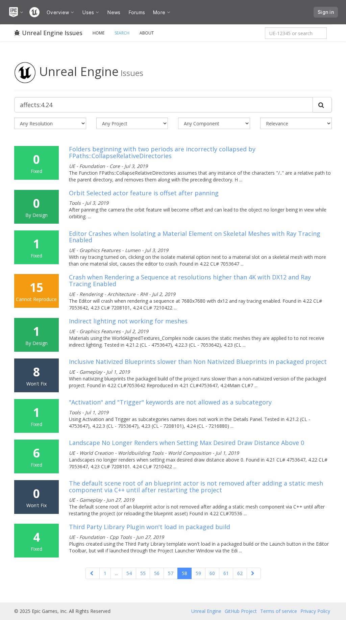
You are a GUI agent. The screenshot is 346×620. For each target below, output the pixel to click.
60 (212, 573)
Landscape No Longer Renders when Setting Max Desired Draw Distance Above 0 (186, 443)
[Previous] (92, 573)
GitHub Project (241, 611)
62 (240, 573)
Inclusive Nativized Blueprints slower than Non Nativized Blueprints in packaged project (198, 361)
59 (198, 573)
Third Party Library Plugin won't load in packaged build (149, 527)
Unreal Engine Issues (52, 33)
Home (98, 33)
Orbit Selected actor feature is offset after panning (144, 193)
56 (156, 573)
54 (129, 573)
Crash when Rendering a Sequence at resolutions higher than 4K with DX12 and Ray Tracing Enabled (190, 280)
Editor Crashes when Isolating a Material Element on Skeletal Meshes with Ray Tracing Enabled (194, 236)
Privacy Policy (315, 611)
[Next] (254, 573)
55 (143, 573)
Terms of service (278, 611)
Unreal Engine (206, 611)
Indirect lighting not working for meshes (128, 321)
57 (170, 573)
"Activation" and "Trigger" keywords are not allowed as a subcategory (170, 402)
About (147, 33)
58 (184, 573)
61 (226, 573)
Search (122, 33)
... (116, 573)
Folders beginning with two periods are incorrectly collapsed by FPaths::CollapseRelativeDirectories (162, 152)
